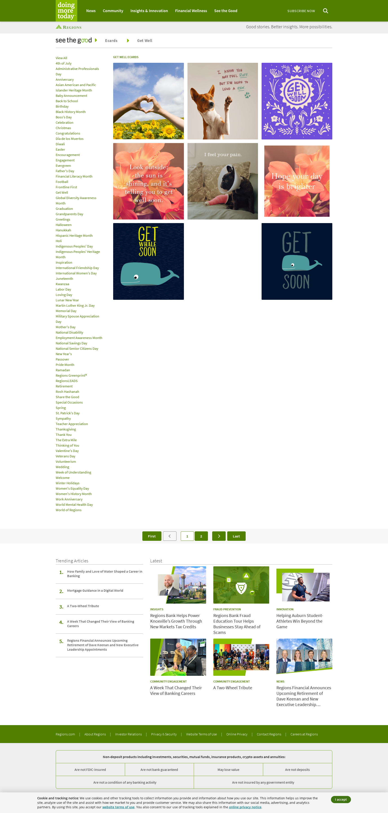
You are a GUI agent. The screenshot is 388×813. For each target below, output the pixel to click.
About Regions (95, 734)
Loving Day (64, 294)
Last (236, 536)
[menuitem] (91, 11)
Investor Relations (128, 734)
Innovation (284, 609)
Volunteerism (66, 461)
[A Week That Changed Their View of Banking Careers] (178, 657)
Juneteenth (64, 278)
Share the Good (67, 397)
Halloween (64, 224)
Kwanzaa (62, 284)
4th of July (63, 63)
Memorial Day (66, 311)
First (152, 536)
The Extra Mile (66, 440)
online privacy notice (245, 807)
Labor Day (63, 289)
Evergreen (63, 165)
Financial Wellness (191, 10)
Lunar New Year (67, 300)
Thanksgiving (66, 429)
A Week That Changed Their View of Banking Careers (100, 623)
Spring (61, 407)
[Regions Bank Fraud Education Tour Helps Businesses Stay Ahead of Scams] (241, 585)
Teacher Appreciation (72, 424)
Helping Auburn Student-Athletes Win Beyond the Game (299, 621)
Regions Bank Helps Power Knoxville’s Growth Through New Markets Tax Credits (176, 621)
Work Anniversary (69, 499)
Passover (62, 359)
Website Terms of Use (202, 734)
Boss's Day (64, 117)
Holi (59, 241)
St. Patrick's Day (67, 413)
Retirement (64, 386)
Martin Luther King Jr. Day (75, 305)
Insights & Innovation (149, 10)
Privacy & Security (164, 734)
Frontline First (66, 187)
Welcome (63, 477)
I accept (341, 799)
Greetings (63, 219)
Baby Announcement (71, 95)
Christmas (63, 128)
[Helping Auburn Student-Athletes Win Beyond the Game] (304, 585)
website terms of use (118, 807)
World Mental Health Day (74, 504)
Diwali (60, 144)
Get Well (144, 41)
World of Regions (69, 510)
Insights (156, 609)
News (91, 10)
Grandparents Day (69, 214)
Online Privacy (237, 734)
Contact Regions (269, 734)
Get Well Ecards (126, 57)
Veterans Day (65, 456)
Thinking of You (67, 445)
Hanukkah (63, 230)
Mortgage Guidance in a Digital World (95, 590)
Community (113, 10)
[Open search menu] (325, 11)
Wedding (62, 467)
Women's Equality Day (72, 488)
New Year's (64, 354)
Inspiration (64, 262)
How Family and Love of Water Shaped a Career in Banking (104, 573)
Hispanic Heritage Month (74, 235)
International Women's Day (76, 273)
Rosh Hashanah (67, 391)
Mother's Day (65, 327)
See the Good (225, 10)
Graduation (64, 208)
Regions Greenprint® (71, 375)
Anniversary (65, 79)
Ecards (111, 40)
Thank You (64, 434)
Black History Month (71, 111)
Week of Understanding (73, 472)
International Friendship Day (77, 267)
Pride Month (65, 364)
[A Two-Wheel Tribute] (241, 657)
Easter (60, 149)
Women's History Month (74, 493)
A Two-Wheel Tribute (83, 606)
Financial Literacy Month (74, 176)
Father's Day (65, 171)
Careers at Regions (304, 734)
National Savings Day (71, 343)
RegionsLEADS (67, 380)
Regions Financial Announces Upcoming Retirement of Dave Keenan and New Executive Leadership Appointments (103, 645)
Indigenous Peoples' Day (74, 246)
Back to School (67, 101)
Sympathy (63, 418)
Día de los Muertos (70, 138)
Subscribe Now (301, 11)
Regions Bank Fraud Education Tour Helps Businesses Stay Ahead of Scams (236, 624)
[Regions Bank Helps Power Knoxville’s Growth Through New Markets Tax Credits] (178, 585)
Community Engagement (168, 681)
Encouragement (68, 154)
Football (62, 181)
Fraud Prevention (227, 609)
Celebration (64, 122)
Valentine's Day (67, 450)
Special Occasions (69, 402)
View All (61, 58)
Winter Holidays (67, 483)
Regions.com (66, 734)
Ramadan (63, 370)
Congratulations (68, 133)
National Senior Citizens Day (77, 348)
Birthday (62, 106)
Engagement (65, 160)
